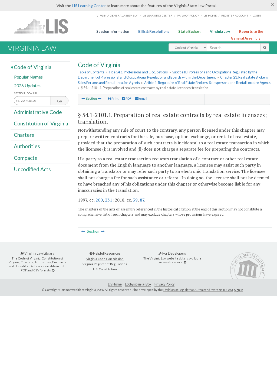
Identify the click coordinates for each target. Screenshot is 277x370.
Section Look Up (25, 93)
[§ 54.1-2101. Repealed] (83, 98)
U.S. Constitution (105, 269)
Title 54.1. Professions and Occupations (138, 72)
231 (108, 200)
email (142, 98)
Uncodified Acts (32, 169)
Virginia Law (220, 31)
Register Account (234, 15)
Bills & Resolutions (153, 31)
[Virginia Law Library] (53, 270)
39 (135, 200)
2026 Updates (27, 85)
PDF (128, 98)
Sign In (238, 289)
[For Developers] (185, 262)
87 (142, 200)
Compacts (25, 157)
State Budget (189, 31)
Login (257, 15)
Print (114, 98)
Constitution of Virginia (41, 123)
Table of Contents (91, 72)
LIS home (210, 15)
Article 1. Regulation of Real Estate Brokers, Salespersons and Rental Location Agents (207, 82)
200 (99, 200)
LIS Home (115, 284)
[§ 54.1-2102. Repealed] (99, 98)
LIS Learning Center (89, 5)
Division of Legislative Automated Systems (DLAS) (198, 289)
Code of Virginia (32, 67)
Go (59, 101)
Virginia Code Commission (105, 259)
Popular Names (28, 76)
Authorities (27, 146)
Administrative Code (38, 112)
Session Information (112, 31)
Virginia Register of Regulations (105, 264)
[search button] (264, 47)
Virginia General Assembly (117, 15)
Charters (24, 135)
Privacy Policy (188, 15)
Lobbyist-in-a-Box (138, 284)
